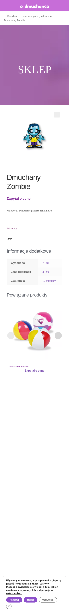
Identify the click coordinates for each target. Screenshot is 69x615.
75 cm (45, 262)
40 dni (46, 271)
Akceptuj (14, 600)
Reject (30, 600)
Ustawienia (47, 600)
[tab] (34, 228)
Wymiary (12, 228)
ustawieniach (14, 593)
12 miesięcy (49, 280)
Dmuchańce (13, 16)
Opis (9, 238)
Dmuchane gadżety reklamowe (37, 16)
